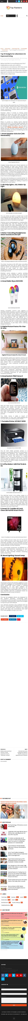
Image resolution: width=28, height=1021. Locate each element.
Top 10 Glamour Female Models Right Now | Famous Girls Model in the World (17, 847)
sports (21, 897)
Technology (7, 48)
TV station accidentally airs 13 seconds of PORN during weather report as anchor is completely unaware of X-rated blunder (16, 840)
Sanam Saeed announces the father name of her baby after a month (14, 802)
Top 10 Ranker (13, 1012)
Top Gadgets (24, 48)
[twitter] (19, 1)
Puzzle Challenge (16, 902)
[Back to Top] (14, 1018)
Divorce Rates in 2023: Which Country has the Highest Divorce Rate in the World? (16, 888)
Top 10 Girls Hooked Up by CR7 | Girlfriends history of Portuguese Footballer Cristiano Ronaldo (16, 860)
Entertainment (4, 902)
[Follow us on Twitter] (6, 975)
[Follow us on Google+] (10, 975)
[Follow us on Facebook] (3, 975)
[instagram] (21, 1)
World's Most (5, 50)
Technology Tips (15, 48)
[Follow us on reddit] (3, 979)
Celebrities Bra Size (5, 905)
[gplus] (26, 1)
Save (19, 619)
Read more (7, 918)
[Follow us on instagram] (13, 975)
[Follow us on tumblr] (24, 975)
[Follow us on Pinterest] (20, 975)
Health (13, 899)
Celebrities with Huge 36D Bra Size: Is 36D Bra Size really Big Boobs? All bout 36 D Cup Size (17, 833)
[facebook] (16, 1)
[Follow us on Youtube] (17, 975)
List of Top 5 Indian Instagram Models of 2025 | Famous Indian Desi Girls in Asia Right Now (17, 854)
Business (13, 897)
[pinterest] (24, 1)
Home (2, 15)
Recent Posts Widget (4, 949)
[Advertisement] (14, 32)
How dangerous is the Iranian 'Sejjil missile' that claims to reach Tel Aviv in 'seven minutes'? (17, 867)
